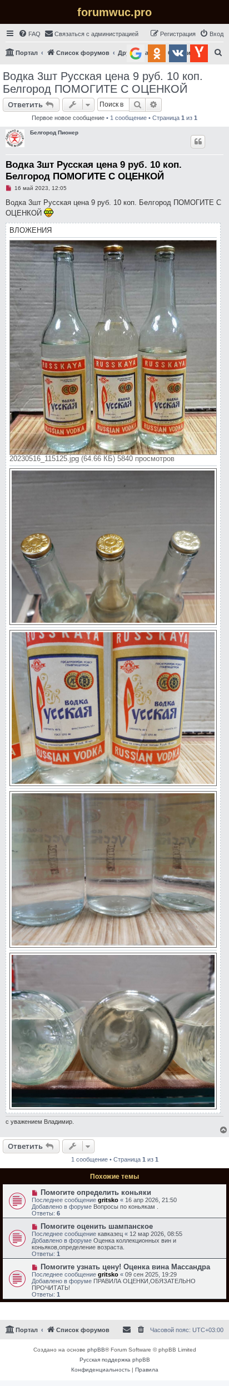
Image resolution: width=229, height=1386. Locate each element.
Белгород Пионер (54, 132)
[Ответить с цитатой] (198, 141)
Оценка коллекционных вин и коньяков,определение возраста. (104, 1243)
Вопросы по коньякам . (125, 1206)
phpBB (96, 1350)
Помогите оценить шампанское (97, 1226)
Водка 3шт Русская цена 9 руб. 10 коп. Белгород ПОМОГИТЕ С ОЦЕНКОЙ (103, 82)
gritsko (108, 1200)
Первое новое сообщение (68, 117)
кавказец (110, 1233)
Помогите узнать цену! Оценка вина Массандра (125, 1267)
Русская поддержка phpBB (114, 1360)
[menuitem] (29, 34)
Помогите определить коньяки (96, 1192)
